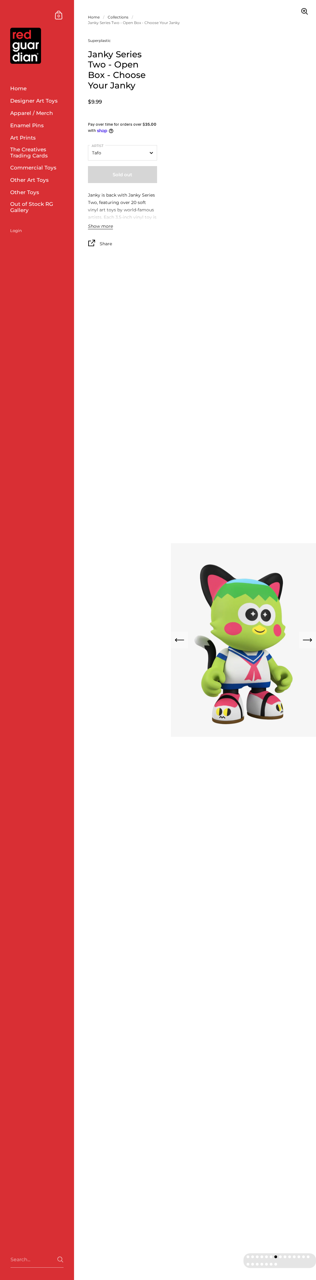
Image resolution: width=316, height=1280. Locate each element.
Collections (118, 17)
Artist (97, 146)
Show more (100, 226)
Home (94, 17)
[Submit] (60, 1259)
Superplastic (99, 40)
